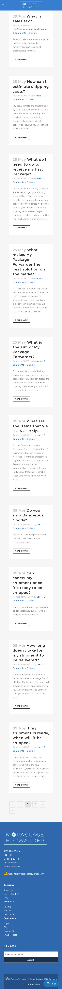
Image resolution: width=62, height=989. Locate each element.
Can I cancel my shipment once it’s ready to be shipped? (27, 583)
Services (8, 910)
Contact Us (9, 931)
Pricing (7, 907)
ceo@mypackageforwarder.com (29, 29)
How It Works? (11, 894)
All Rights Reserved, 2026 (37, 979)
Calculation (9, 914)
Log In (7, 923)
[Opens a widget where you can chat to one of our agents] (51, 984)
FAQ (6, 898)
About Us (8, 890)
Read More (21, 59)
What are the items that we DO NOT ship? (30, 426)
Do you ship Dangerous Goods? (28, 515)
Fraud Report (10, 935)
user (38, 95)
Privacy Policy (34, 984)
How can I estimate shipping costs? (31, 86)
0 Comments (19, 33)
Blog (6, 927)
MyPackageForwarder (17, 979)
